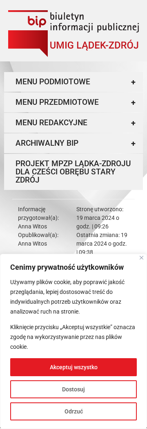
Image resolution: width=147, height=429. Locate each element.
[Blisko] (141, 258)
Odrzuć (74, 411)
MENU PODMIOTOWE (76, 82)
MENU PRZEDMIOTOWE (76, 102)
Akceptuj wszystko (74, 367)
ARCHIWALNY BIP (76, 143)
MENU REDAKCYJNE (76, 123)
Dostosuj (73, 389)
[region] (73, 341)
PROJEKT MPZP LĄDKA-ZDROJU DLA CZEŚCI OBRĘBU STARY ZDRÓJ (73, 172)
